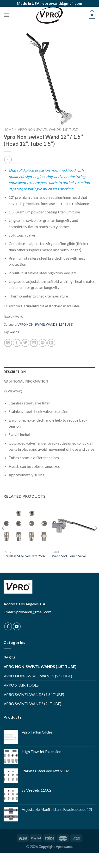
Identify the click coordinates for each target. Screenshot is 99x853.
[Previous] (3, 537)
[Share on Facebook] (17, 343)
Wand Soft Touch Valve (69, 556)
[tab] (49, 372)
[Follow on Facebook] (8, 626)
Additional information (26, 381)
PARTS (9, 657)
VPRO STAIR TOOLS (21, 685)
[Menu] (6, 15)
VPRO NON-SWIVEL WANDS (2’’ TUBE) (38, 676)
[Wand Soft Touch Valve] (73, 526)
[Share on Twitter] (25, 343)
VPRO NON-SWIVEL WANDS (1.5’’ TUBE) (48, 130)
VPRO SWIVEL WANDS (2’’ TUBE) (32, 703)
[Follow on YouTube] (17, 626)
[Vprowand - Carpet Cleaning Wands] (49, 15)
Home (8, 130)
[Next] (95, 537)
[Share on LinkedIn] (51, 343)
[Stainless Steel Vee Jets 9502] (25, 526)
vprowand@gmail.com (62, 3)
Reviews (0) (13, 391)
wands (14, 332)
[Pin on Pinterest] (43, 343)
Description (15, 372)
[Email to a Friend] (34, 343)
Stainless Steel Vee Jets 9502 (25, 556)
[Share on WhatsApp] (8, 343)
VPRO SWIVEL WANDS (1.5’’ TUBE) (34, 694)
